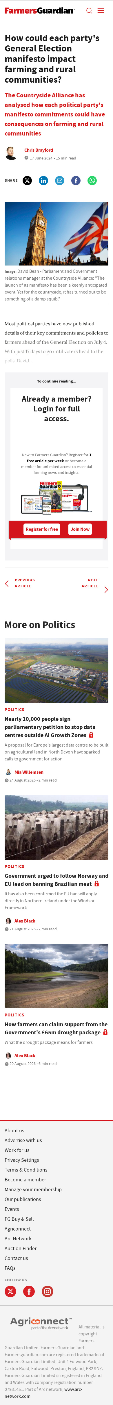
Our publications (23, 1199)
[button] (89, 10)
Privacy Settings (22, 1160)
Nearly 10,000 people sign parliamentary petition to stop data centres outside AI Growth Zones (50, 727)
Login (56, 439)
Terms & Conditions (26, 1170)
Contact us (16, 1258)
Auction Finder (21, 1248)
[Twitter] (10, 1291)
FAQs (10, 1268)
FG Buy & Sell (19, 1219)
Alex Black (24, 921)
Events (12, 1209)
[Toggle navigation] (99, 10)
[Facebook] (29, 1291)
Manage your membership (33, 1189)
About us (14, 1130)
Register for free (42, 529)
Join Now (80, 529)
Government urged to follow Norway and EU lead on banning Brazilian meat (56, 880)
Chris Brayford (38, 150)
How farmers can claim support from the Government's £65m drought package (56, 1028)
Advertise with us (23, 1140)
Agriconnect (18, 1229)
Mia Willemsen (28, 772)
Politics (14, 709)
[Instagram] (47, 1291)
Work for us (17, 1150)
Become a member (25, 1179)
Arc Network (18, 1238)
